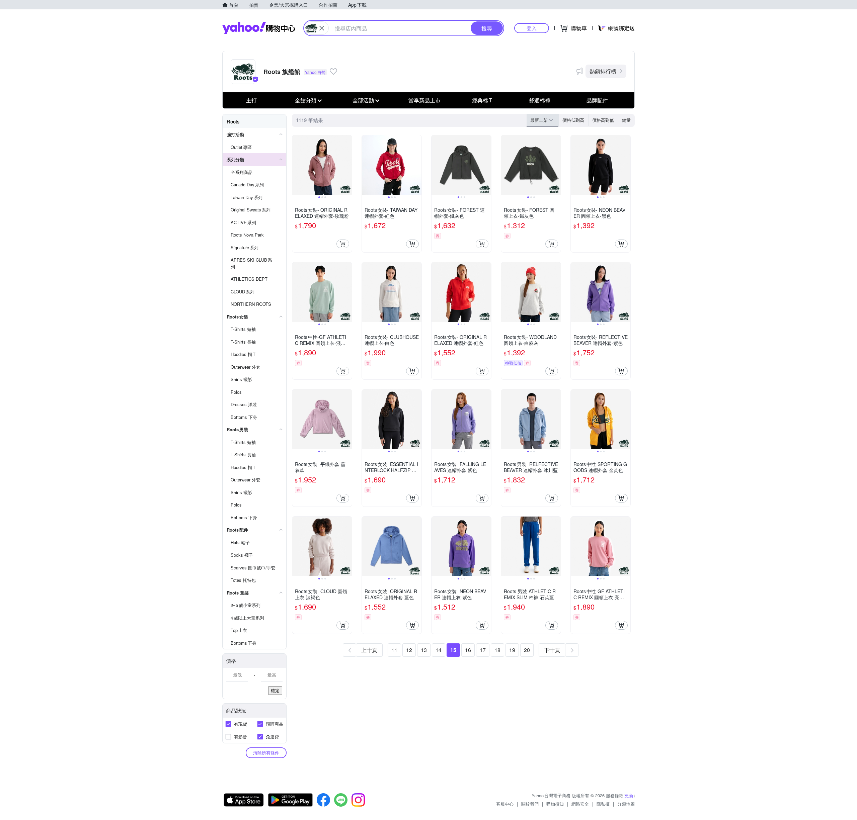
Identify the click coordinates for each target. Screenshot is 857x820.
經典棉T (482, 100)
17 (483, 650)
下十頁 (552, 650)
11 (394, 650)
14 (439, 650)
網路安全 (580, 804)
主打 (251, 100)
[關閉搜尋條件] (322, 28)
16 (468, 650)
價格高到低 (603, 120)
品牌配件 (597, 100)
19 (512, 650)
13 (424, 650)
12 (409, 650)
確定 (275, 690)
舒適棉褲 (539, 100)
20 (527, 650)
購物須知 (555, 804)
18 (497, 650)
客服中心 (505, 804)
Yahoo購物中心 (258, 28)
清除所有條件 (266, 752)
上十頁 (369, 650)
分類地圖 (626, 804)
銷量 (626, 120)
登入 (532, 27)
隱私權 (603, 804)
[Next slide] (347, 165)
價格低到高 (573, 120)
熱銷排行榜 (603, 71)
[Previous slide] (296, 165)
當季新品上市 (424, 100)
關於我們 (530, 804)
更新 (629, 795)
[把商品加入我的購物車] (342, 244)
